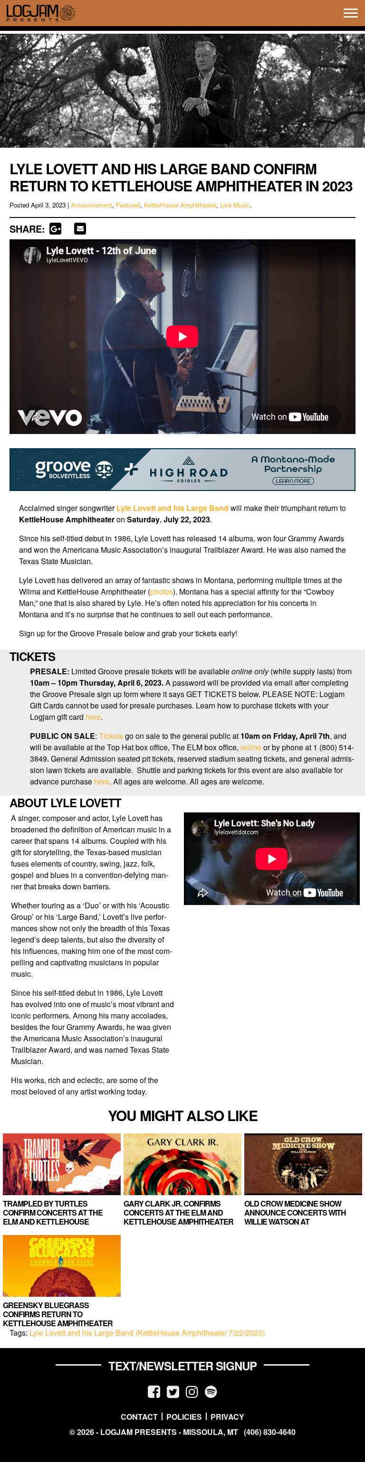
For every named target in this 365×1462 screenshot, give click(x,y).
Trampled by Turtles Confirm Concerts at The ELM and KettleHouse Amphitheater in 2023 (53, 1217)
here (93, 716)
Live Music (235, 204)
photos (161, 591)
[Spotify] (211, 1391)
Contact (139, 1416)
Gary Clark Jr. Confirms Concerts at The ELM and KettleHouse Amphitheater (178, 1212)
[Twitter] (173, 1391)
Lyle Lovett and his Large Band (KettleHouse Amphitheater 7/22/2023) (147, 1332)
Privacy (227, 1416)
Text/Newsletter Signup (182, 1366)
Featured (128, 204)
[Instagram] (192, 1391)
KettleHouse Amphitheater (180, 204)
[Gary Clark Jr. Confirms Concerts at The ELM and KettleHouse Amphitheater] (182, 1164)
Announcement (91, 204)
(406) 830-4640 (270, 1432)
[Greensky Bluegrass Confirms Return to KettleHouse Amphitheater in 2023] (62, 1266)
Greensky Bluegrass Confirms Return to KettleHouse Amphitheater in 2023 (58, 1319)
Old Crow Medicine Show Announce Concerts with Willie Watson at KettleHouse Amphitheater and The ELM (299, 1221)
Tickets (111, 735)
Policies (184, 1416)
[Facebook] (154, 1391)
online (250, 747)
